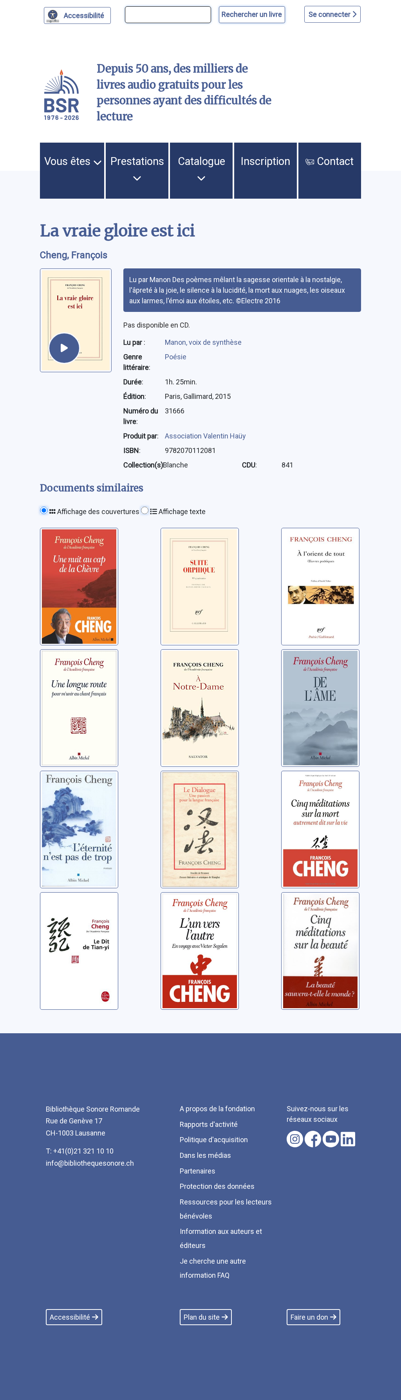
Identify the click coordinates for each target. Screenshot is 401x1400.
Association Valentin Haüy (205, 436)
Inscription (265, 161)
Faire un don (309, 1317)
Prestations (137, 161)
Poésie (175, 357)
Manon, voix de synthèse (203, 342)
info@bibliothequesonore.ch (90, 1163)
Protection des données (217, 1186)
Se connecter (330, 14)
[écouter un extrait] (64, 348)
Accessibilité (84, 15)
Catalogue (201, 161)
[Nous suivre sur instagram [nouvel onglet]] (295, 1139)
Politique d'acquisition (214, 1140)
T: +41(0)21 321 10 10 (80, 1151)
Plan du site (202, 1317)
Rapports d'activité (209, 1124)
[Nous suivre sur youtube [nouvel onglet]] (331, 1139)
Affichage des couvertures (97, 511)
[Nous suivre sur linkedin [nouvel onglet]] (348, 1139)
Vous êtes (68, 161)
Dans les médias (205, 1155)
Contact (334, 161)
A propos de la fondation (217, 1109)
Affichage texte (181, 511)
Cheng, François (73, 255)
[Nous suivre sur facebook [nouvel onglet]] (313, 1139)
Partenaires (197, 1171)
